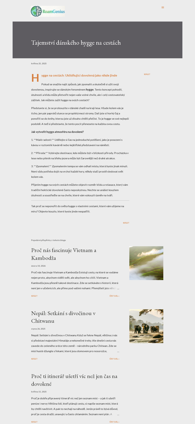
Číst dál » (114, 296)
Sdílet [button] (147, 74)
